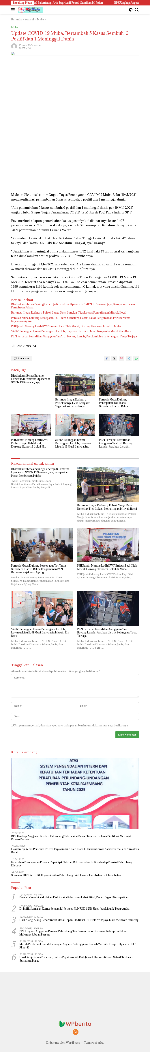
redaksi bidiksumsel (30, 45)
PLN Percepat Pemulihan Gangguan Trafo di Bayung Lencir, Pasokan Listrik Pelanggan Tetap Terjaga (74, 336)
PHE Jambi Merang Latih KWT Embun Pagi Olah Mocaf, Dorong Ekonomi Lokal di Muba (66, 326)
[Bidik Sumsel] (30, 10)
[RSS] (75, 1032)
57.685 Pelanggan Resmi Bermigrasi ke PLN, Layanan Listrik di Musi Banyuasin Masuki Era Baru (71, 331)
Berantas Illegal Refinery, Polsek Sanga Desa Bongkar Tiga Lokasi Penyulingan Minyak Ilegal (68, 312)
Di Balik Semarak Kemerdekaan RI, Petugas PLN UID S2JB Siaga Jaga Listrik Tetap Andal (74, 908)
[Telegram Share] (129, 358)
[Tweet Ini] (114, 358)
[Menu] (13, 10)
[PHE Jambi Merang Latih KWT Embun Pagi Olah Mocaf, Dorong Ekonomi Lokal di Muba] (31, 425)
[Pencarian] (137, 10)
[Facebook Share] (107, 358)
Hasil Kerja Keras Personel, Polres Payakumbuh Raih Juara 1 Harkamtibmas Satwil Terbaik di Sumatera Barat (75, 850)
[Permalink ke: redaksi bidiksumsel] (14, 46)
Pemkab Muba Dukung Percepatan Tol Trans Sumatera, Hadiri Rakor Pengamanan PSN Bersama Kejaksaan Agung (70, 319)
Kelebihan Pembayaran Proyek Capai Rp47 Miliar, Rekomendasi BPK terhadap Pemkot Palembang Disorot (71, 864)
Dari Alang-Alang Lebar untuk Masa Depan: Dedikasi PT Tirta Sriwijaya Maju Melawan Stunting (78, 920)
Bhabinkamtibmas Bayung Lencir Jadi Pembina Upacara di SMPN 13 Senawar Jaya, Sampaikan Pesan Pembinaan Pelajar (73, 306)
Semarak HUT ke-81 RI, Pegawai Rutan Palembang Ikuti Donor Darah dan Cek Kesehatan (66, 875)
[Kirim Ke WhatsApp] (136, 358)
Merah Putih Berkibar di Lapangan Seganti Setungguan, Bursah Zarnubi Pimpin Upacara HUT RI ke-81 (77, 946)
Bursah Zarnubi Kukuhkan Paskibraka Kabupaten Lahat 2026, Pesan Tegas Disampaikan (73, 897)
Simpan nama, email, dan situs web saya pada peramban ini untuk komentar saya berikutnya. (71, 725)
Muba (14, 27)
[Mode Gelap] (131, 10)
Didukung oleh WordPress (63, 1042)
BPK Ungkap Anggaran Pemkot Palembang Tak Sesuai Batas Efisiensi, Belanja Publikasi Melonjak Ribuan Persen (71, 838)
